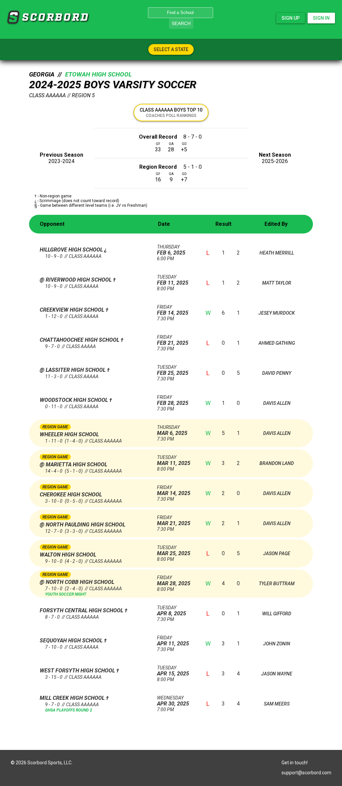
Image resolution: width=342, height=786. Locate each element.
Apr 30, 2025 (173, 701)
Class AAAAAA (47, 95)
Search (181, 23)
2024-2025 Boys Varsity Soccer (112, 84)
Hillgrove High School (72, 250)
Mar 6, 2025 (172, 430)
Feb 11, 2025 (172, 280)
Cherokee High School (71, 494)
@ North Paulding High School (82, 524)
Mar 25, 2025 (173, 551)
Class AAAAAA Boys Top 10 (171, 112)
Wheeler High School (69, 434)
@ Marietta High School (73, 464)
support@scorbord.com (306, 772)
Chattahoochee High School (80, 340)
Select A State (171, 49)
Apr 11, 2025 (173, 641)
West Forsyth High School (78, 670)
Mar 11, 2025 (173, 460)
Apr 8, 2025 (171, 611)
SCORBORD (13, 17)
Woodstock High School (74, 400)
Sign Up (291, 18)
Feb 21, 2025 (172, 340)
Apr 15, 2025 (173, 671)
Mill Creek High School (73, 698)
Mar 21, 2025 (173, 520)
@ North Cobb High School (77, 582)
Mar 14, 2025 (173, 490)
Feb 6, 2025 (171, 250)
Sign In (321, 18)
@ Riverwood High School (76, 280)
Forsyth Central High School (82, 610)
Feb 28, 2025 (172, 400)
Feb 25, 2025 (172, 370)
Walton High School (68, 555)
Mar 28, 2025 (173, 581)
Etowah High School (98, 74)
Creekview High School (73, 310)
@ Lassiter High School (73, 370)
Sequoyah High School (72, 640)
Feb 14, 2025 (172, 310)
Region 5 (83, 95)
